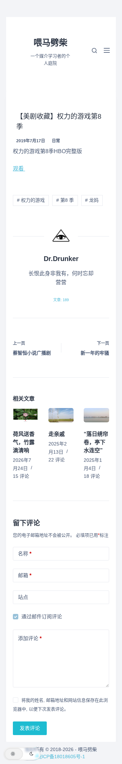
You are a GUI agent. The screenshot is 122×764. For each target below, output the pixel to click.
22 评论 (56, 459)
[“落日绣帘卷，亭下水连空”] (96, 415)
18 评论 (92, 476)
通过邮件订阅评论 (41, 616)
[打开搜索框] (94, 50)
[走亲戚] (61, 415)
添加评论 (30, 638)
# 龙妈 (92, 200)
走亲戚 (56, 434)
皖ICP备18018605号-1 (61, 756)
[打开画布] (107, 50)
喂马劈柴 (50, 42)
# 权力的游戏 (31, 200)
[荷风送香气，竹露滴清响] (25, 415)
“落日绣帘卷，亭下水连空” (96, 442)
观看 (19, 169)
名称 (25, 553)
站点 (23, 597)
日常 (56, 141)
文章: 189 (61, 300)
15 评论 (21, 476)
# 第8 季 (65, 200)
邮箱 (25, 575)
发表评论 (30, 728)
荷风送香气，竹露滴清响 (24, 442)
